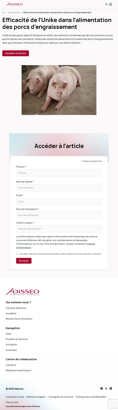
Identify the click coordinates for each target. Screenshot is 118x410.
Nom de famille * (25, 181)
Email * (19, 195)
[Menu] (110, 4)
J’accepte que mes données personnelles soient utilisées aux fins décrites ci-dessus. (60, 253)
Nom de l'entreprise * (27, 209)
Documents (14, 12)
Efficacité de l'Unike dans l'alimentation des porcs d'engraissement (57, 12)
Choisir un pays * (25, 222)
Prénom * (21, 166)
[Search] (106, 4)
